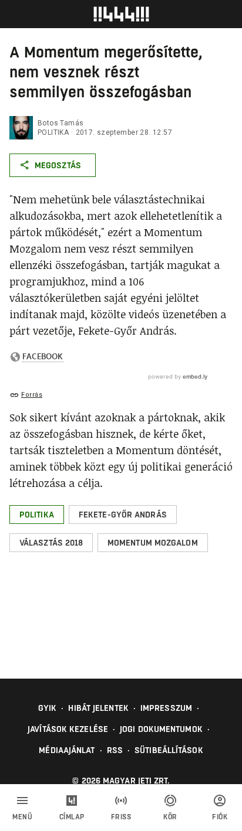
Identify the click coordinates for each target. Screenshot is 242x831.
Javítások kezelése (68, 729)
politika (53, 132)
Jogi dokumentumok (161, 729)
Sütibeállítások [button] (169, 750)
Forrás (31, 395)
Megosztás (58, 165)
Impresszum (166, 708)
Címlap (72, 817)
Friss (121, 817)
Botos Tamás (60, 123)
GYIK (47, 708)
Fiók (219, 817)
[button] (36, 514)
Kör (170, 817)
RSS (115, 750)
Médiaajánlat (67, 750)
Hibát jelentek (98, 708)
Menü (22, 817)
